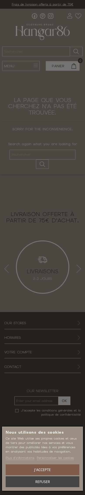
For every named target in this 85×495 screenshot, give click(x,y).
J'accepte (42, 469)
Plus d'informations (20, 458)
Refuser (42, 481)
